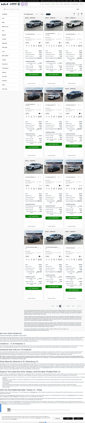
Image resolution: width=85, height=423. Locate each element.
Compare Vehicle (31, 83)
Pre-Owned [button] (47, 4)
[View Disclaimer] (37, 46)
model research (46, 367)
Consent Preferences (0, 408)
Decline (68, 418)
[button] (42, 24)
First (52, 306)
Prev (57, 306)
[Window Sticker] (41, 46)
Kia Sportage (5, 379)
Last (73, 306)
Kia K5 (7, 384)
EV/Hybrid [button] (52, 4)
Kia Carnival (70, 395)
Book (5, 402)
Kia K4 (3, 384)
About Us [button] (82, 4)
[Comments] (39, 46)
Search (78, 9)
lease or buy (12, 395)
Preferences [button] (15, 419)
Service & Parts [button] (67, 4)
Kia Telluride (5, 377)
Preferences (57, 418)
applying (16, 396)
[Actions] (41, 34)
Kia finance (33, 392)
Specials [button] (57, 4)
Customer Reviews (75, 4)
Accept (78, 418)
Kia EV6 (4, 385)
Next (68, 306)
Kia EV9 (8, 385)
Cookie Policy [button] (38, 417)
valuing (5, 396)
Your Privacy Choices (42, 422)
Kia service (16, 401)
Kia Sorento (4, 382)
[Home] (41, 4)
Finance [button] (61, 4)
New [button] (43, 4)
